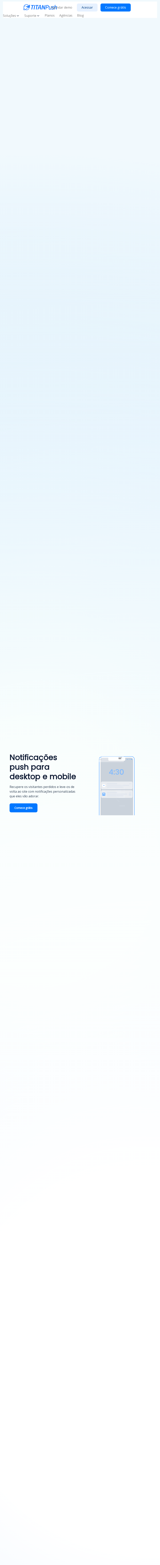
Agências (65, 15)
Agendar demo (61, 7)
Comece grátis (115, 7)
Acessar (87, 7)
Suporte (30, 15)
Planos (50, 15)
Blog (80, 15)
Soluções (9, 15)
